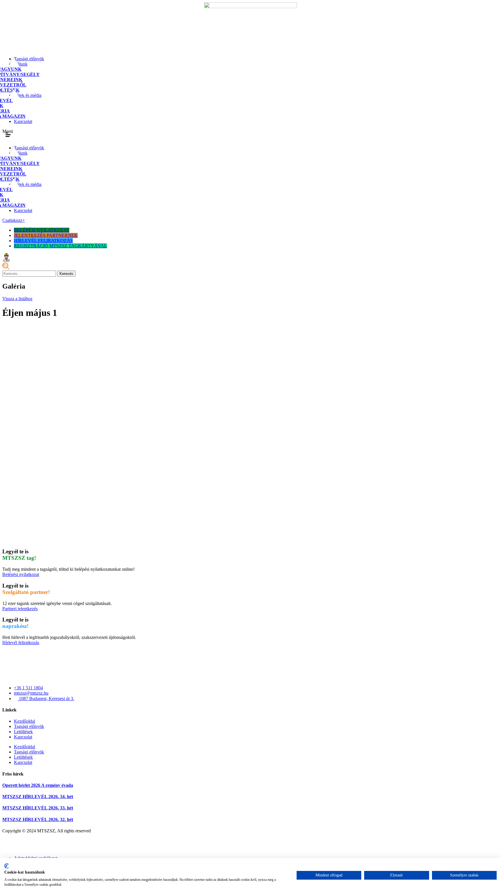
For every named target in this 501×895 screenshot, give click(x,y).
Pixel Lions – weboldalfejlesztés (31, 848)
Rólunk (21, 63)
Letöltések (23, 731)
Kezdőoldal (24, 721)
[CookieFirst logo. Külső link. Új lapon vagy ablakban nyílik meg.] (6, 866)
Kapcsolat (23, 121)
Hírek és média (27, 95)
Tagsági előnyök (29, 58)
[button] (8, 135)
